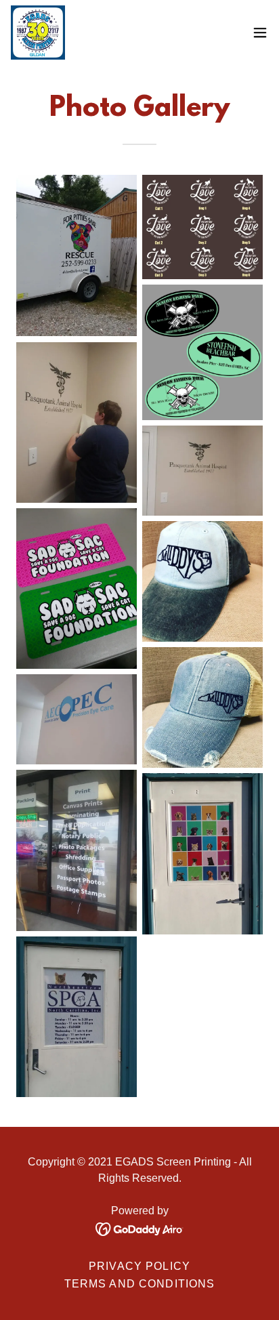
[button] (260, 32)
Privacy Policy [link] (139, 1266)
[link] (38, 32)
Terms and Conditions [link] (139, 1284)
